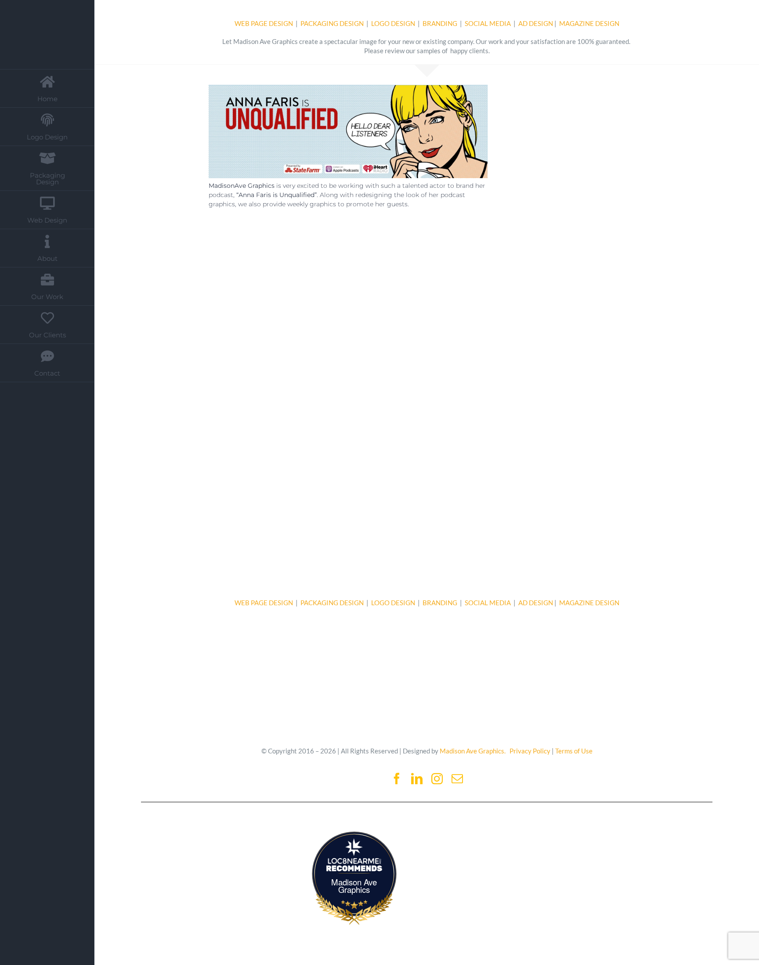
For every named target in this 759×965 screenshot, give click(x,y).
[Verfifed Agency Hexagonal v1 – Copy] (634, 832)
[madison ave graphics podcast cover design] (256, 248)
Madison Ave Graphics (354, 885)
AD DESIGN (535, 23)
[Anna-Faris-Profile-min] (575, 88)
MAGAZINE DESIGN (589, 23)
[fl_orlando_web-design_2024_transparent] (501, 832)
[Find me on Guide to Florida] (204, 833)
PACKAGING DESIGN (332, 23)
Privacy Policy (530, 751)
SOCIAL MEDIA (488, 23)
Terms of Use (574, 751)
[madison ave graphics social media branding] (370, 458)
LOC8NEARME (356, 861)
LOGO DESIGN (393, 23)
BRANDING (440, 23)
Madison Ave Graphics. (473, 751)
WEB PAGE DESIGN (264, 23)
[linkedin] (417, 778)
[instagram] (437, 778)
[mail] (457, 778)
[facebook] (396, 778)
